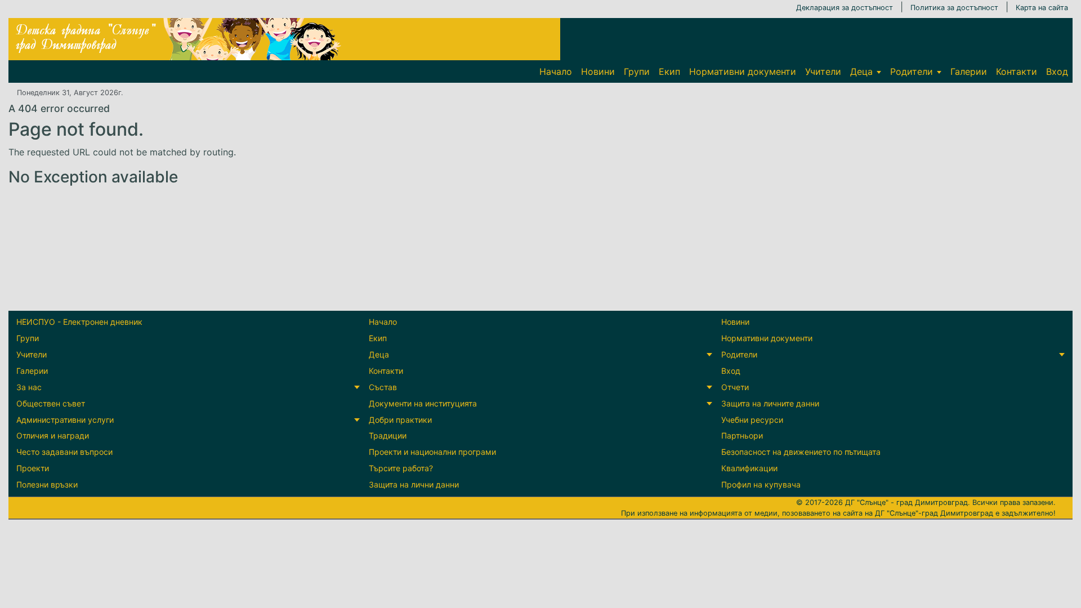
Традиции (388, 435)
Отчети (735, 387)
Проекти (32, 468)
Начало (555, 71)
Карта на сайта (1042, 7)
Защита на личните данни (770, 403)
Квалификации (749, 468)
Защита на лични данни (414, 484)
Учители (823, 71)
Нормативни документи (742, 71)
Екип (669, 71)
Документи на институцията (423, 403)
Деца (861, 71)
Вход (1057, 71)
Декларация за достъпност (844, 7)
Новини (598, 71)
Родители (911, 71)
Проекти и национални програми (432, 452)
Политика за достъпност (954, 7)
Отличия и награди (52, 435)
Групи (637, 71)
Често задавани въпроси (64, 452)
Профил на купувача (761, 484)
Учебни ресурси (752, 419)
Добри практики (400, 419)
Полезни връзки (47, 484)
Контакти (1016, 71)
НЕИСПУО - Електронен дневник (79, 322)
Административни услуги (65, 419)
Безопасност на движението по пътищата (801, 452)
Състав (383, 387)
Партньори (742, 435)
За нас (29, 387)
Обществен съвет (50, 403)
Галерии (968, 71)
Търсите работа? (401, 468)
